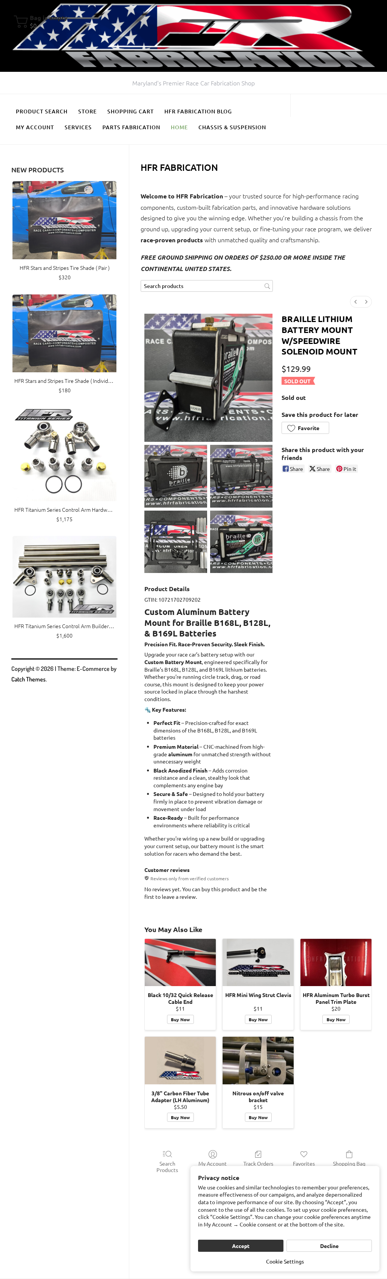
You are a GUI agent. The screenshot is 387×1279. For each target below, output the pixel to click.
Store (87, 111)
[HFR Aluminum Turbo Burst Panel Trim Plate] (336, 962)
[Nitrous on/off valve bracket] (258, 1060)
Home (179, 127)
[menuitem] (355, 301)
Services (78, 127)
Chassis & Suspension (232, 127)
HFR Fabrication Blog (198, 111)
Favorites (304, 1163)
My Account (35, 127)
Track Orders (258, 1163)
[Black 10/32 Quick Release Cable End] (180, 962)
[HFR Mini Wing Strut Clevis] (258, 962)
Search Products (167, 1166)
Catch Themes (28, 679)
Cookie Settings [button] (285, 1261)
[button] (305, 428)
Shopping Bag (349, 1163)
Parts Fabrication (131, 127)
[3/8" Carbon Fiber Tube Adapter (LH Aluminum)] (180, 1060)
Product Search (42, 111)
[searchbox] (207, 286)
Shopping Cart (130, 111)
